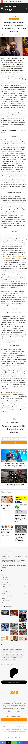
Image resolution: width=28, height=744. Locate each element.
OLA (22, 654)
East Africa (13, 652)
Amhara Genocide (18, 649)
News (3, 586)
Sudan (10, 659)
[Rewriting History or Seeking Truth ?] (14, 638)
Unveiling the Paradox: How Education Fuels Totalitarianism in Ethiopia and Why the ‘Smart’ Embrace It (20, 537)
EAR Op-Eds (5, 579)
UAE (14, 659)
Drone (8, 652)
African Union (5, 649)
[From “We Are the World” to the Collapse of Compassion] (14, 629)
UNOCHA (17, 281)
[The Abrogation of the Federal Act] (5, 638)
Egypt (3, 654)
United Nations (5, 68)
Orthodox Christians (6, 657)
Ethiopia (13, 654)
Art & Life (4, 575)
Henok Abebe (7, 34)
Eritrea (7, 654)
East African (20, 652)
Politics (16, 19)
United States (4, 394)
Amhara (11, 649)
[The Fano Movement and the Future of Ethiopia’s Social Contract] (7, 526)
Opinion (16, 16)
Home (12, 16)
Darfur (3, 652)
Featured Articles (6, 584)
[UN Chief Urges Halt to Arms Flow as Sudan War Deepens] (23, 629)
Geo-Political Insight (8, 596)
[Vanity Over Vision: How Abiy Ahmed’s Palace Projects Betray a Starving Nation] (23, 616)
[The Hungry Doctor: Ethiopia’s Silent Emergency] (5, 627)
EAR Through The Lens (7, 582)
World (3, 602)
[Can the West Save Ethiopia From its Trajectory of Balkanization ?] (7, 499)
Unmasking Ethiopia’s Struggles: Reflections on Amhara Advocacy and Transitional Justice (20, 518)
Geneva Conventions (16, 241)
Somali (19, 657)
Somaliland (4, 659)
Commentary (5, 577)
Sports (3, 598)
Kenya (18, 654)
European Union (17, 392)
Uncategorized (5, 600)
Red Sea (14, 657)
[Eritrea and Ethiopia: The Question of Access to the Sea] (23, 638)
